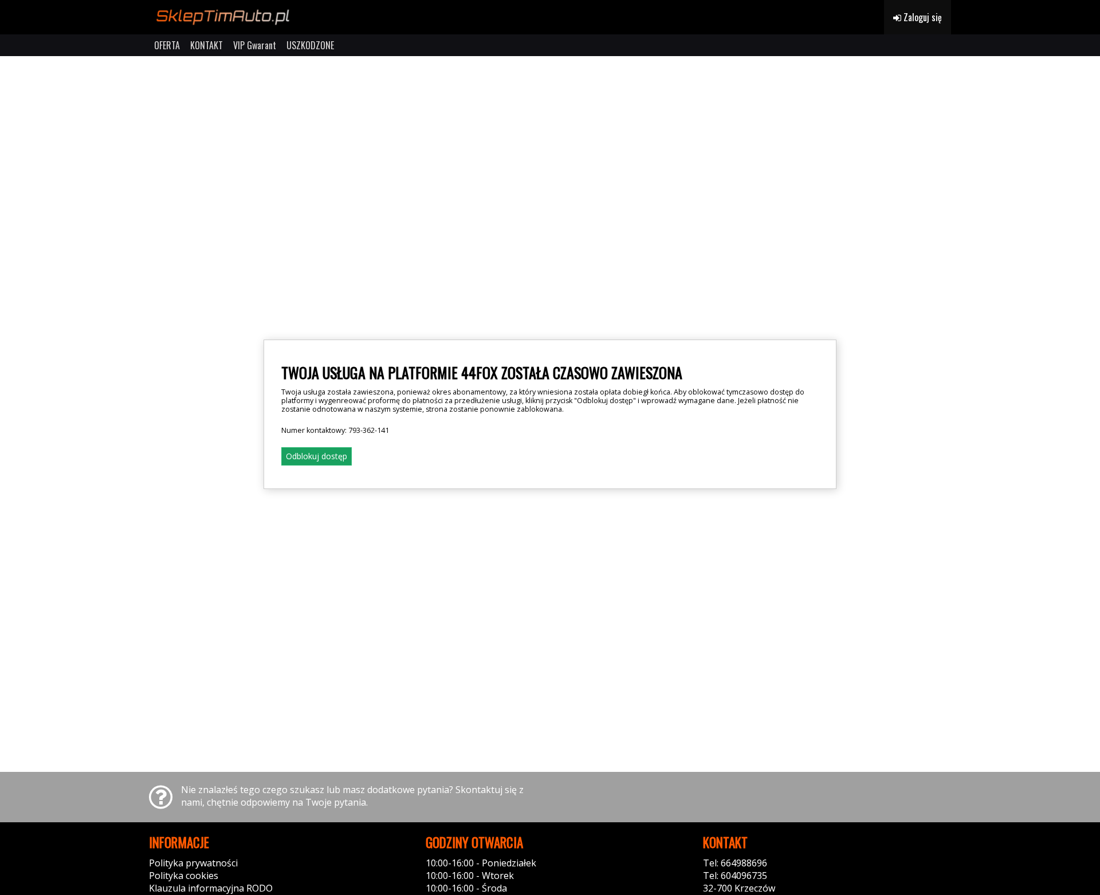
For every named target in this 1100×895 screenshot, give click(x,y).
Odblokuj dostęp (316, 456)
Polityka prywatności (193, 863)
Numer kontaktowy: (335, 430)
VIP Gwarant (254, 45)
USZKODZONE (310, 45)
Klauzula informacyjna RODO (211, 888)
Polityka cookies (183, 875)
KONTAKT (206, 45)
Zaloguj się (921, 17)
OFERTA (167, 45)
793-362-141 (368, 430)
